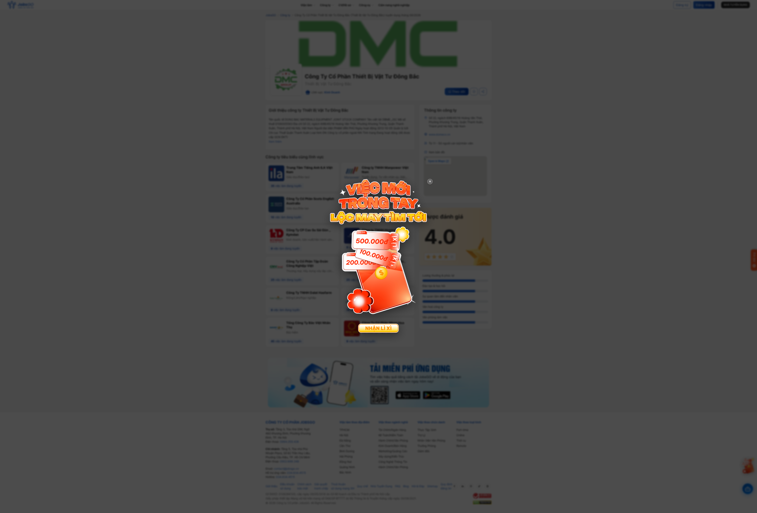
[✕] (378, 256)
